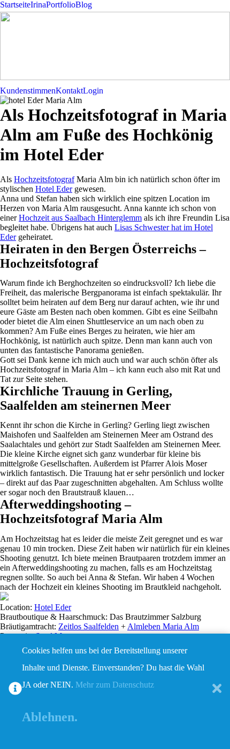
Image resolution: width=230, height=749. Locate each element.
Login (93, 90)
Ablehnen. (50, 717)
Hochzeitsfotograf (44, 179)
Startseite (15, 4)
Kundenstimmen (28, 90)
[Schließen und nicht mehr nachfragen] (216, 691)
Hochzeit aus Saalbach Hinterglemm (80, 217)
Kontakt (69, 90)
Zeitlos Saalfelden (88, 626)
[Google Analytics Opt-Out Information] (15, 691)
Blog (83, 4)
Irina (38, 4)
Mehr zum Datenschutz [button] (114, 684)
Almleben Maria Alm (163, 626)
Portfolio (60, 4)
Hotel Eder (53, 188)
